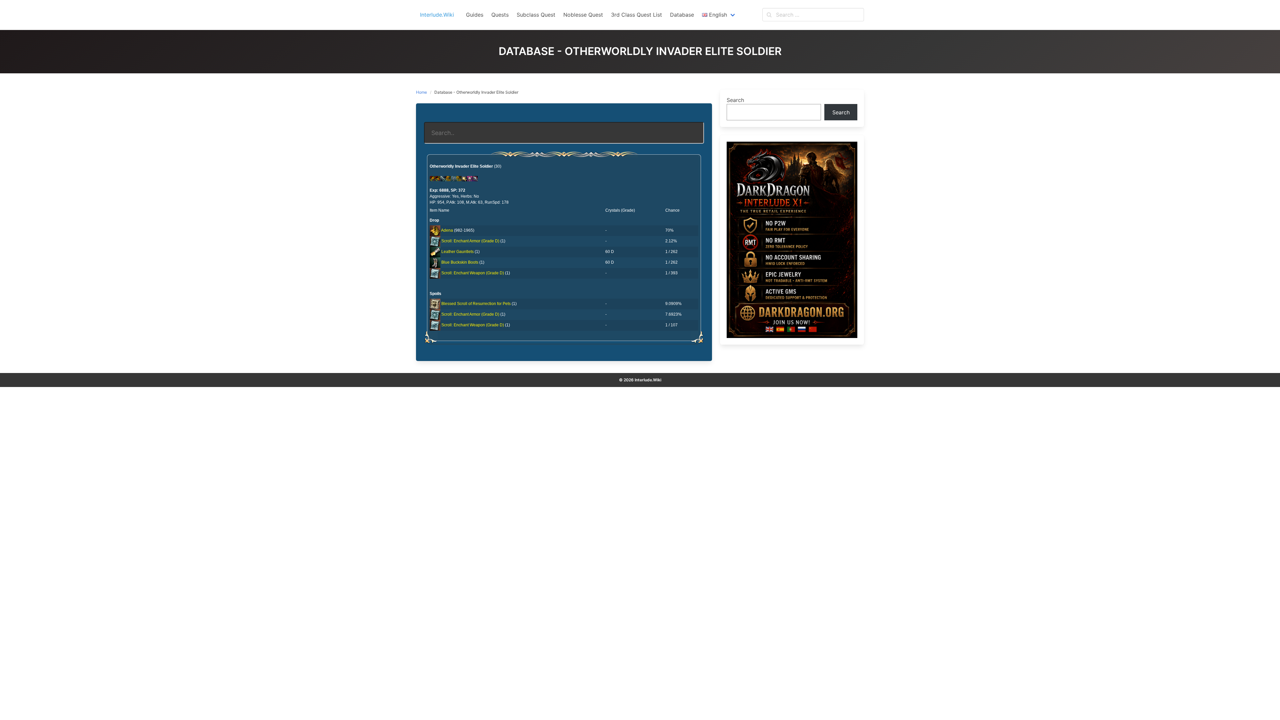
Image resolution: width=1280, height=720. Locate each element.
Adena (447, 230)
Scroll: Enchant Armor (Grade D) (470, 241)
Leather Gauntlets (457, 251)
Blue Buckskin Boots (459, 262)
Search (735, 100)
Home (421, 92)
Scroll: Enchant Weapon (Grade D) (472, 273)
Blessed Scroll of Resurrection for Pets (476, 303)
